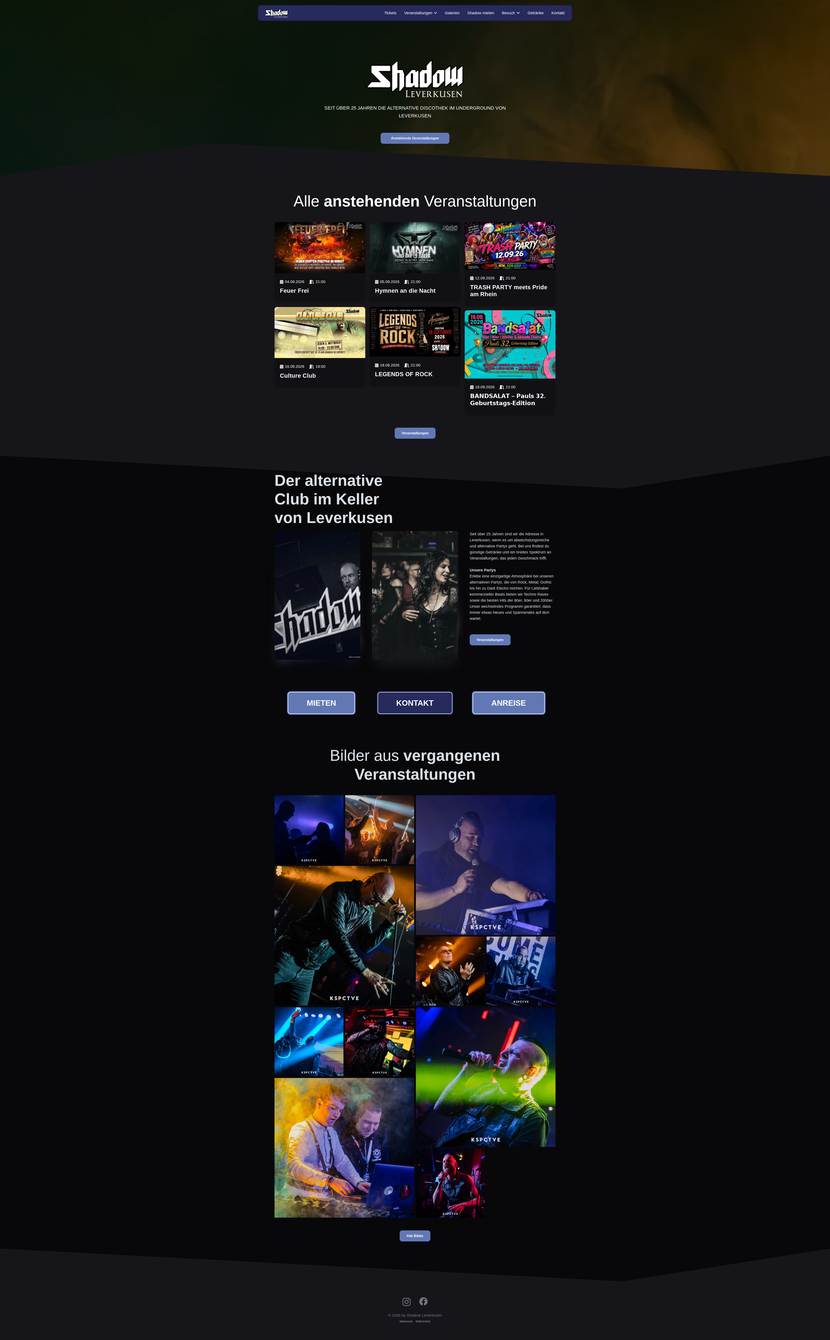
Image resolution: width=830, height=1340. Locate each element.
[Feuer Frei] (320, 247)
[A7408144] (344, 936)
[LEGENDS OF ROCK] (415, 332)
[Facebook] (423, 1301)
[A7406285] (485, 1077)
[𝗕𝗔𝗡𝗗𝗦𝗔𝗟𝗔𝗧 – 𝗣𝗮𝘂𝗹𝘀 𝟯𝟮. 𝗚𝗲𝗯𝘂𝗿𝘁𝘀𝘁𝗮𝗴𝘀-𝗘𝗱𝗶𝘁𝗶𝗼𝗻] (510, 344)
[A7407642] (379, 1041)
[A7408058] (521, 971)
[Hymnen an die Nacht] (415, 247)
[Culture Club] (320, 332)
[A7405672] (344, 1148)
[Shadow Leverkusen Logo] (276, 13)
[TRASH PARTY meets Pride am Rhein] (510, 246)
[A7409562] (309, 829)
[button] (434, 13)
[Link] (320, 288)
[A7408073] (450, 971)
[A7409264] (379, 829)
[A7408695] (485, 865)
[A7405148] (450, 1183)
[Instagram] (406, 1301)
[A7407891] (309, 1041)
